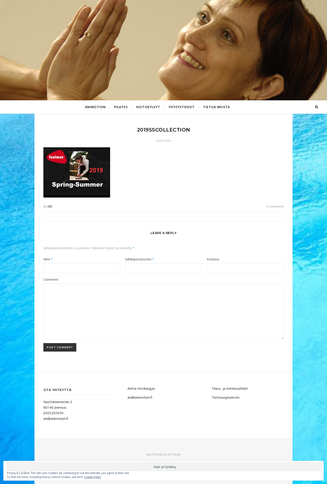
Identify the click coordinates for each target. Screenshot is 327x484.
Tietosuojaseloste (226, 397)
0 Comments (275, 206)
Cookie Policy (92, 477)
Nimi (48, 259)
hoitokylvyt (148, 107)
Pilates (121, 107)
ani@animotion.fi (55, 418)
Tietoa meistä (216, 107)
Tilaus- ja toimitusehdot (230, 388)
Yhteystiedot (182, 107)
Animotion (95, 107)
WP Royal (174, 454)
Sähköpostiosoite (139, 259)
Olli (49, 206)
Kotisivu (213, 259)
